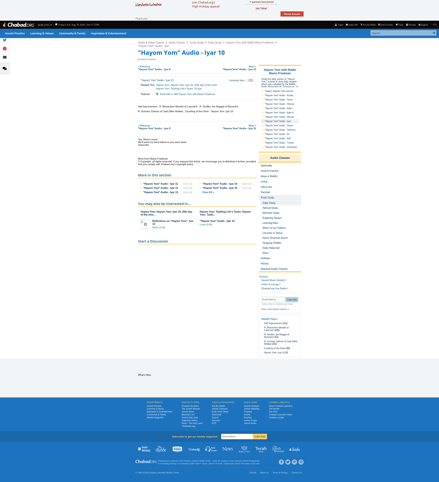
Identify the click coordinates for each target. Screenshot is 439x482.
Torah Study (196, 42)
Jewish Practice (15, 33)
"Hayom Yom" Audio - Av (277, 134)
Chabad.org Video (190, 406)
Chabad (187, 461)
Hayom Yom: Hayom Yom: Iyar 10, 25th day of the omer (186, 85)
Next (239, 68)
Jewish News (188, 412)
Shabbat (248, 412)
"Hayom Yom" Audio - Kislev (279, 95)
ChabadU (194, 448)
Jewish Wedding (251, 409)
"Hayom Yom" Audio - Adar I (279, 108)
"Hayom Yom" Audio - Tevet (279, 99)
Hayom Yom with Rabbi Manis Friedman (250, 42)
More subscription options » (275, 309)
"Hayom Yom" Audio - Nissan (279, 117)
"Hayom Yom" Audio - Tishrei (279, 142)
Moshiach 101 (188, 414)
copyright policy (184, 164)
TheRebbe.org (188, 426)
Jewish (237, 464)
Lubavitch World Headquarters (247, 461)
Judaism (226, 464)
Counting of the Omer (274, 348)
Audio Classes (177, 42)
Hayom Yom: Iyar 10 (274, 352)
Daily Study (215, 42)
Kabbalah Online (190, 420)
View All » (208, 192)
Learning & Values (42, 33)
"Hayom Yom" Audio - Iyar (153, 46)
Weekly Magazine (155, 417)
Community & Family (72, 33)
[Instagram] (301, 462)
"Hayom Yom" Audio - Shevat (279, 104)
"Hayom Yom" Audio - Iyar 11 (160, 183)
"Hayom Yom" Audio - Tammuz (280, 130)
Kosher (247, 414)
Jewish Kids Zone (190, 417)
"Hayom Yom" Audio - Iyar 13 (160, 192)
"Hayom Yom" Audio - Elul (278, 138)
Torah (219, 464)
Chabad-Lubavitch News (280, 414)
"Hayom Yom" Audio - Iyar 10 (217, 220)
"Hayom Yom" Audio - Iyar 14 (219, 183)
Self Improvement (273, 323)
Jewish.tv (177, 448)
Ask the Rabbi (369, 24)
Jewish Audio (250, 423)
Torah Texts (261, 448)
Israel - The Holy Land (192, 423)
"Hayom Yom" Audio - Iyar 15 (219, 187)
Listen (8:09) (206, 224)
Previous (154, 68)
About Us (264, 472)
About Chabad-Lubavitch (280, 406)
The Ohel (273, 412)
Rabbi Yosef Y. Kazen (199, 464)
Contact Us (297, 472)
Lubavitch (195, 461)
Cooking (244, 448)
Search (215, 417)
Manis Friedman (148, 59)
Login (340, 24)
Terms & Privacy (280, 472)
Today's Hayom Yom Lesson (279, 91)
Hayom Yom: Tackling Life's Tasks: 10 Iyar (179, 88)
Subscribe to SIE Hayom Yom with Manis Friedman (187, 94)
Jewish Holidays (251, 406)
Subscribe (216, 414)
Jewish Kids (295, 448)
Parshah (248, 417)
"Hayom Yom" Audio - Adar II (279, 112)
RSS (214, 423)
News (228, 448)
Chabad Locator (276, 417)
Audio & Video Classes (151, 42)
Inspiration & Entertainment (108, 33)
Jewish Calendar (220, 409)
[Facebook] (281, 462)
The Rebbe (274, 409)
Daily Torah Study (220, 412)
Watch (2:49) (158, 227)
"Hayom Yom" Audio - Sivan (279, 125)
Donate (412, 24)
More (265, 252)
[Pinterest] (294, 462)
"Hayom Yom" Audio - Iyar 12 (160, 187)
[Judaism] (18, 25)
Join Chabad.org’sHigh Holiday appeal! (206, 4)
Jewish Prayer (250, 420)
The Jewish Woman (191, 409)
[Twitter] (287, 462)
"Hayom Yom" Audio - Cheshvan (281, 147)
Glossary (216, 420)
